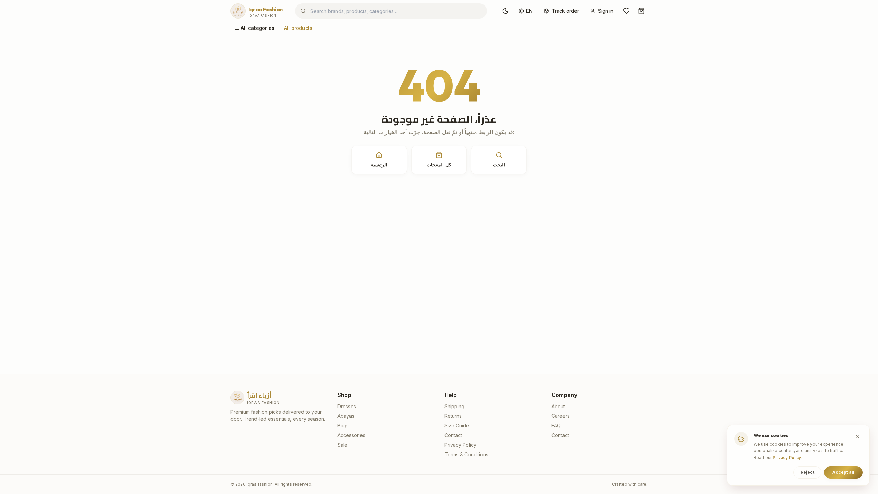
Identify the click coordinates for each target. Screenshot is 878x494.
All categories (257, 28)
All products (298, 28)
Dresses (346, 406)
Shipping (454, 406)
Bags (343, 425)
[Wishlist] (626, 11)
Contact (453, 435)
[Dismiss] (858, 437)
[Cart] (641, 11)
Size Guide (456, 425)
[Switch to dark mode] (505, 11)
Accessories (351, 435)
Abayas (345, 416)
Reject (807, 472)
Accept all (843, 472)
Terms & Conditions (466, 454)
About (558, 406)
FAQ (556, 425)
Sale (342, 445)
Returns (453, 416)
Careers (560, 416)
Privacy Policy (460, 445)
